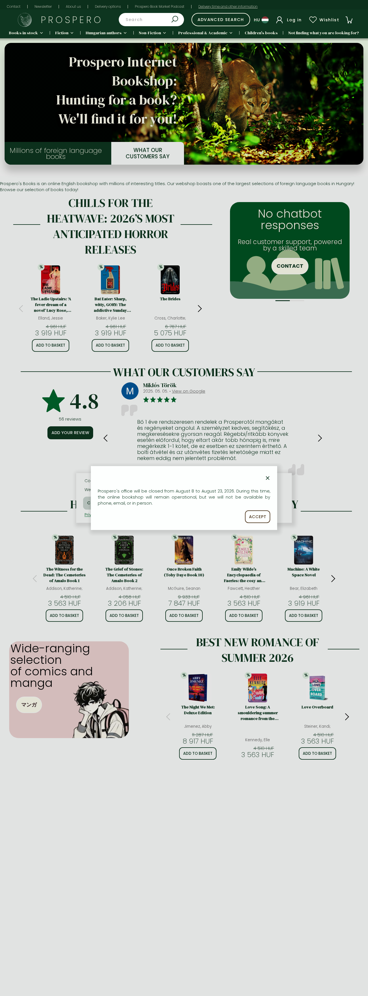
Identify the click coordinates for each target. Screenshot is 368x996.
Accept (257, 517)
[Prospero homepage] (25, 20)
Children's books (261, 33)
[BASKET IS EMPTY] (349, 20)
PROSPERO (72, 19)
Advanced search (221, 19)
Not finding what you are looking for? (323, 33)
